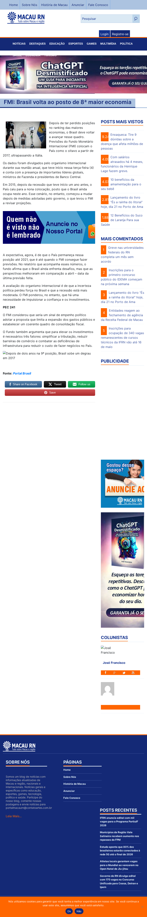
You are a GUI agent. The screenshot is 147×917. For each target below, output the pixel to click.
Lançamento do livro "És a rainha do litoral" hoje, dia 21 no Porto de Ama (122, 297)
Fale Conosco (98, 5)
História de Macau (54, 5)
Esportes (76, 43)
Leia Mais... (14, 816)
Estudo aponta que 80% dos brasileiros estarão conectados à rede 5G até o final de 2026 (120, 850)
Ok (69, 911)
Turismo (50, 55)
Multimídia (108, 43)
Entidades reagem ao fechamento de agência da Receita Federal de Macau (122, 315)
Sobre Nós (29, 5)
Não (79, 911)
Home (13, 5)
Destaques (37, 43)
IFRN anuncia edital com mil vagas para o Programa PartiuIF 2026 (119, 821)
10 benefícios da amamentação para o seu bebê (121, 184)
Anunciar (78, 5)
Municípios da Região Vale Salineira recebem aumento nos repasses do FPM (119, 836)
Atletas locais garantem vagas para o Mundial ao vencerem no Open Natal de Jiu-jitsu (119, 865)
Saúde (17, 55)
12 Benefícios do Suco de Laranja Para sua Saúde (122, 219)
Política (126, 43)
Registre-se (120, 34)
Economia (33, 55)
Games (91, 43)
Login (104, 34)
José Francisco (114, 663)
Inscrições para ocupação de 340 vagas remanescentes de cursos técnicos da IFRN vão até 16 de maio (122, 337)
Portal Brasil (22, 373)
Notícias (19, 43)
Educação (57, 43)
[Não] (142, 907)
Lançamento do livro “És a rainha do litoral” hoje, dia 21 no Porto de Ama (122, 202)
